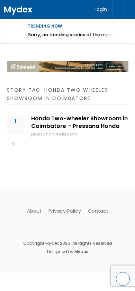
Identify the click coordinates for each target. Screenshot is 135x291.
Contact (98, 211)
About (34, 211)
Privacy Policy (64, 211)
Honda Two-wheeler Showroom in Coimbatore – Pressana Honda (79, 122)
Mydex (18, 9)
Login (100, 9)
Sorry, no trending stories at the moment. (75, 34)
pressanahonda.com (54, 134)
